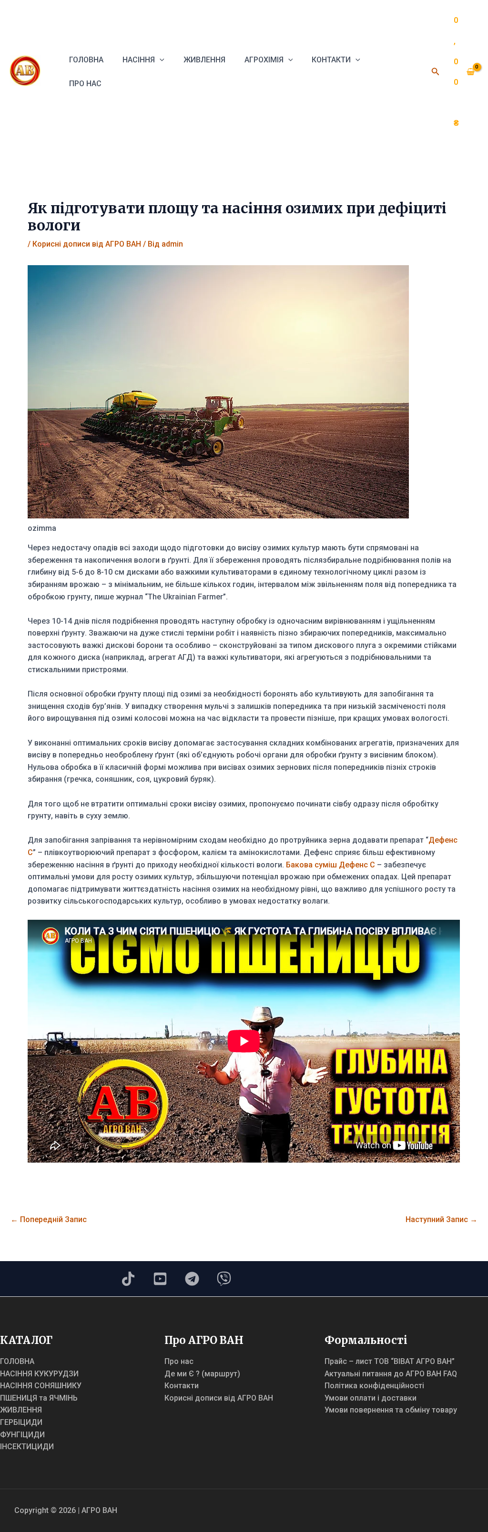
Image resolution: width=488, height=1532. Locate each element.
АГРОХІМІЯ (264, 59)
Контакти (181, 1385)
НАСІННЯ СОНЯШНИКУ (40, 1385)
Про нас (178, 1361)
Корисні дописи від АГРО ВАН (86, 244)
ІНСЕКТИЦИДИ (27, 1446)
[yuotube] (160, 1279)
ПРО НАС (85, 83)
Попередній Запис (48, 1219)
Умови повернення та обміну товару (391, 1409)
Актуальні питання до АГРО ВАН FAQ (391, 1373)
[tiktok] (128, 1279)
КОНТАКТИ (331, 59)
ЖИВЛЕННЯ (204, 59)
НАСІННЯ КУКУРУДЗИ (39, 1373)
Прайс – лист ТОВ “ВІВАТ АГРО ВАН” (390, 1361)
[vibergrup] (224, 1279)
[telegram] (192, 1279)
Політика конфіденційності (374, 1385)
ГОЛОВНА (86, 59)
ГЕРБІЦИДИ (21, 1422)
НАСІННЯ (138, 59)
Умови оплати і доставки (371, 1398)
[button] (159, 59)
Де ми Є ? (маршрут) (202, 1373)
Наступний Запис (442, 1219)
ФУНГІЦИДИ (22, 1434)
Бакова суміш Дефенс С (330, 864)
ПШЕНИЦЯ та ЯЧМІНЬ (39, 1398)
